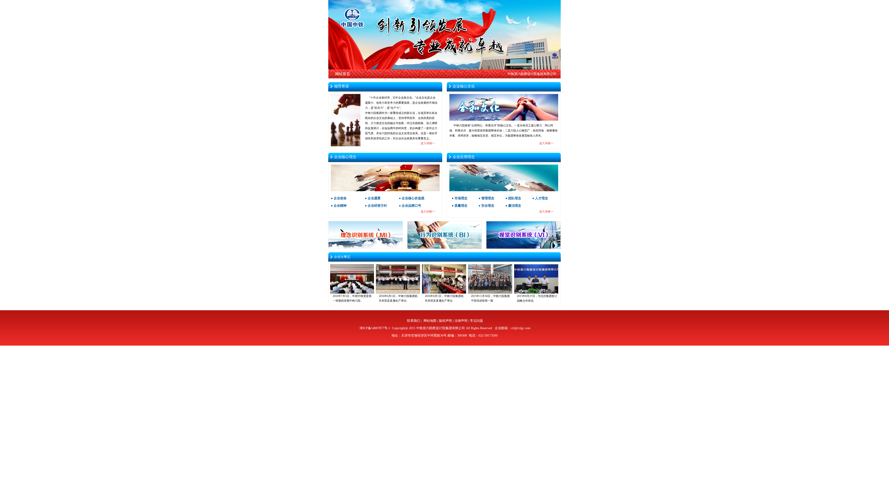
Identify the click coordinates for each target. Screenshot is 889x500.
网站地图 (429, 320)
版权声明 (445, 320)
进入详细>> (428, 143)
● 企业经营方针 (376, 205)
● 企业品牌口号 (410, 205)
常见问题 (476, 320)
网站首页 (342, 74)
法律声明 (460, 320)
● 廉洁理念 (513, 205)
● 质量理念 (459, 205)
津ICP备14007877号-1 (374, 328)
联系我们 (413, 320)
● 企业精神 (339, 205)
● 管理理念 (486, 198)
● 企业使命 (339, 198)
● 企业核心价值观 (411, 198)
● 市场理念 (459, 198)
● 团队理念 (513, 198)
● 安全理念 (486, 205)
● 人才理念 (540, 198)
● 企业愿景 (373, 198)
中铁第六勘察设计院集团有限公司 (532, 74)
